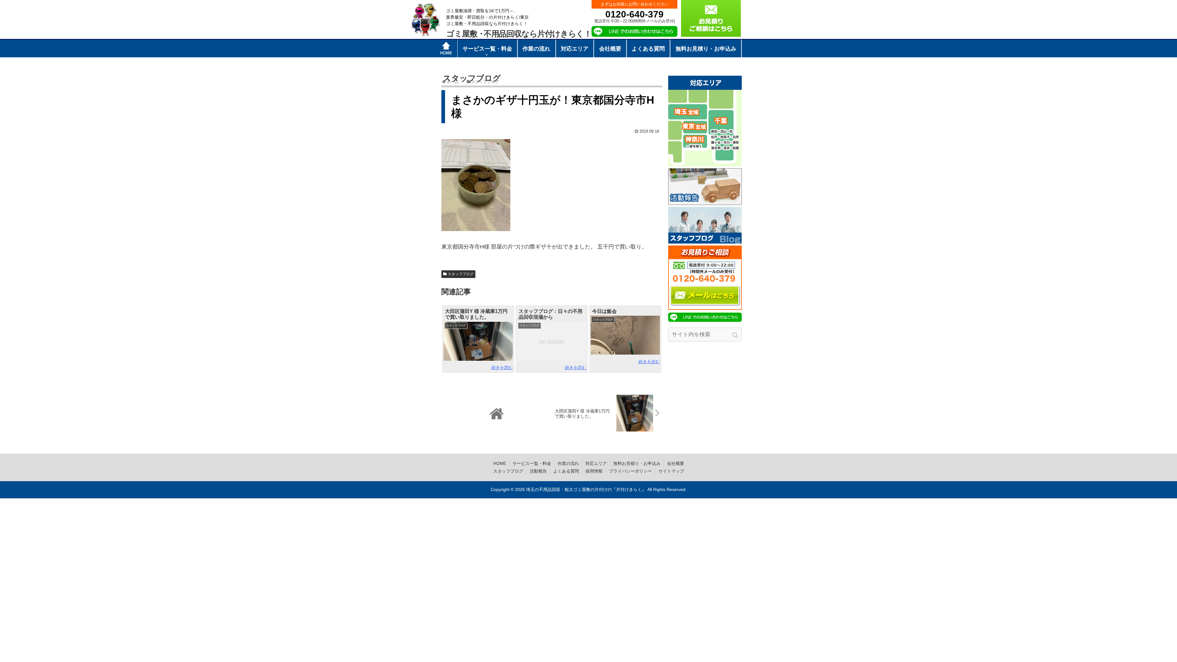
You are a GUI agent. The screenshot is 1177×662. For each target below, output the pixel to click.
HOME (499, 463)
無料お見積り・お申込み (637, 463)
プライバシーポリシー (630, 471)
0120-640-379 (634, 14)
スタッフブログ (461, 274)
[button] (736, 335)
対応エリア (596, 463)
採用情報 (594, 471)
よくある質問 (566, 471)
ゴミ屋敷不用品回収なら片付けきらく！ (519, 33)
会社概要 (675, 463)
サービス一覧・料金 (531, 463)
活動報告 (538, 471)
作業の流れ (568, 463)
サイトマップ (671, 471)
